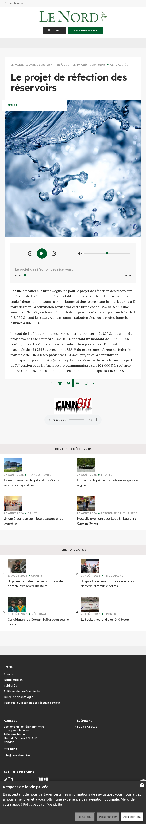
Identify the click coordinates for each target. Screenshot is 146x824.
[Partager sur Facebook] (51, 383)
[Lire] (42, 253)
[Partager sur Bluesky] (60, 383)
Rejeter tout (85, 816)
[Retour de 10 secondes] (30, 253)
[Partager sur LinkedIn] (77, 383)
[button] (54, 30)
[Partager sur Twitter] (68, 383)
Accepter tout (132, 816)
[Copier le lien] (86, 383)
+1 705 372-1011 (86, 726)
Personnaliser (108, 816)
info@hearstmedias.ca (19, 755)
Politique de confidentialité (42, 804)
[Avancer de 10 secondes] (53, 253)
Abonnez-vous (85, 30)
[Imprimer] (95, 383)
